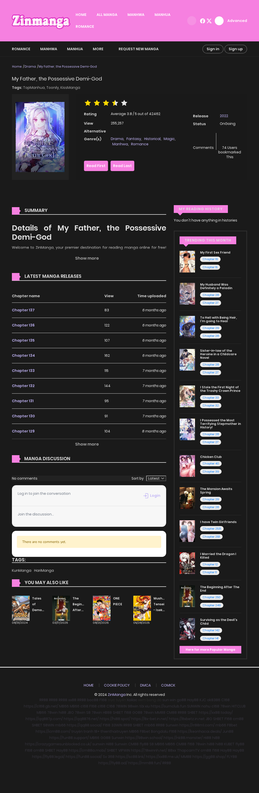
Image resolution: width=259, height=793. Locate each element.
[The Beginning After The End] (61, 608)
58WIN (48, 725)
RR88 (43, 699)
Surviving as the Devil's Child (218, 621)
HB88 (107, 712)
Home (17, 66)
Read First (96, 165)
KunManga (22, 570)
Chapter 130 (23, 416)
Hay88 (193, 699)
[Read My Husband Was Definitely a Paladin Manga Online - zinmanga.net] (187, 293)
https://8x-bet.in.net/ (149, 718)
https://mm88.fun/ (144, 762)
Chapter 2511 (211, 537)
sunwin (98, 744)
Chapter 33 (211, 398)
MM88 (160, 712)
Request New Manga (139, 48)
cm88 (238, 718)
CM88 (171, 712)
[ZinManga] (41, 20)
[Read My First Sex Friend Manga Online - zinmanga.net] (187, 261)
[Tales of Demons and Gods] (21, 608)
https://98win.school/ (144, 737)
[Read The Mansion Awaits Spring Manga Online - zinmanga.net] (187, 497)
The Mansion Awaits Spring (216, 491)
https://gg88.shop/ (209, 756)
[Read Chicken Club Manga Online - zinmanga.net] (187, 465)
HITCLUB (239, 706)
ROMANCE (85, 26)
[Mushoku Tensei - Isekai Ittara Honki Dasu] (142, 608)
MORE (98, 48)
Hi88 (207, 737)
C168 (225, 699)
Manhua (75, 48)
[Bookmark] (229, 139)
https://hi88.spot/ (115, 718)
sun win (169, 699)
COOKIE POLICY (117, 685)
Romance (21, 48)
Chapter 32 (211, 405)
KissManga (70, 87)
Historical (152, 138)
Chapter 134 (23, 355)
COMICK (168, 685)
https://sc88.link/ (130, 756)
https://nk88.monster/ (183, 737)
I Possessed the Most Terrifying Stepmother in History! (220, 424)
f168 (127, 712)
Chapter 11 (210, 572)
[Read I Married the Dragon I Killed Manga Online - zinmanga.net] (187, 562)
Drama (30, 66)
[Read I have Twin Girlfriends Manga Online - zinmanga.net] (187, 530)
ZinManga (117, 694)
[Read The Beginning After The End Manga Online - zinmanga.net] (187, 595)
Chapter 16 (210, 259)
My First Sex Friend (215, 252)
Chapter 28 (211, 295)
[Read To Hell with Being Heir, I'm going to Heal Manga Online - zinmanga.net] (187, 326)
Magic (169, 138)
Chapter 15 (210, 267)
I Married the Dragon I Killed (218, 556)
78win (225, 706)
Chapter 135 (23, 340)
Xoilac (132, 699)
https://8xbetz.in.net (187, 718)
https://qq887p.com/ (44, 718)
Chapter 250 (212, 597)
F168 (103, 699)
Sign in (213, 48)
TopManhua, (34, 87)
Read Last (122, 165)
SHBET (118, 712)
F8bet (232, 725)
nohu (205, 706)
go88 (181, 699)
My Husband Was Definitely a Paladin (216, 286)
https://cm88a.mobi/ (87, 750)
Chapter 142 (211, 630)
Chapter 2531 (212, 529)
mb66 (60, 725)
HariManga (44, 570)
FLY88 (232, 756)
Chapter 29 (211, 328)
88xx (172, 750)
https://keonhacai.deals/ (200, 731)
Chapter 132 (23, 385)
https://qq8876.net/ (81, 718)
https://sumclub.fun (168, 706)
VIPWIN (124, 750)
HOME (81, 14)
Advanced (237, 20)
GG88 (105, 737)
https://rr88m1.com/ (196, 725)
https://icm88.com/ (53, 731)
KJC (203, 699)
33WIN (116, 725)
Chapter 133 (23, 370)
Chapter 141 (211, 638)
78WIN (121, 706)
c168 (84, 706)
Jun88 (228, 731)
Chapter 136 (23, 325)
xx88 (72, 699)
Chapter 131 (23, 400)
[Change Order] (91, 276)
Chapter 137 (23, 310)
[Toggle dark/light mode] (191, 20)
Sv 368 (109, 756)
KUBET (229, 744)
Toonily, (53, 87)
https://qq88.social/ (84, 725)
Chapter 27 (211, 303)
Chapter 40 (211, 463)
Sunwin (172, 725)
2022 (224, 115)
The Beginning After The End (81, 609)
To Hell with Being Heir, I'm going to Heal (218, 319)
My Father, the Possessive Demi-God (68, 66)
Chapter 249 (212, 605)
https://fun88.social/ (84, 756)
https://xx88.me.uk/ (163, 756)
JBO (70, 712)
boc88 (92, 699)
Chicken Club (211, 457)
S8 (88, 712)
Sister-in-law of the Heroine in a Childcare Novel (218, 354)
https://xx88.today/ (216, 712)
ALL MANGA (107, 14)
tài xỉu (144, 706)
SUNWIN (193, 706)
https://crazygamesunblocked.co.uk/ (58, 744)
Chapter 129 (23, 431)
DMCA (145, 685)
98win (133, 706)
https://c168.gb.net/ (41, 706)
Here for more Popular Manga (210, 649)
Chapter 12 (210, 564)
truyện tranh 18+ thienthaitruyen (99, 731)
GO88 (137, 712)
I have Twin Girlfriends (218, 522)
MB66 (64, 706)
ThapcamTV (188, 750)
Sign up (236, 48)
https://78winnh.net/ (149, 750)
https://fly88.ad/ (112, 762)
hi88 (62, 712)
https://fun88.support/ (69, 737)
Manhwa (48, 48)
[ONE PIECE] (102, 608)
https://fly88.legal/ (48, 756)
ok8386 (213, 699)
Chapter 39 (211, 472)
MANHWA (135, 14)
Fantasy (133, 138)
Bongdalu (159, 731)
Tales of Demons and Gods (39, 609)
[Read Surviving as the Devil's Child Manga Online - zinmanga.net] (187, 628)
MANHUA (162, 14)
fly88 (144, 744)
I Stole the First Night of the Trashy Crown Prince (220, 389)
